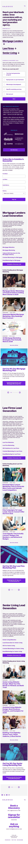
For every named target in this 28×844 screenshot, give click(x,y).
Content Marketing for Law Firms (12, 451)
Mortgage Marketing (9, 250)
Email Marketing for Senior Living (12, 651)
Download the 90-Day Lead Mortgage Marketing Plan (14, 383)
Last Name (5, 179)
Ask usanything (14, 825)
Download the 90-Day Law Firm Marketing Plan (14, 580)
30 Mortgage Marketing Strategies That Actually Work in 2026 (12, 339)
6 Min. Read (12, 312)
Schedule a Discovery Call (14, 264)
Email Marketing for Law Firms (11, 454)
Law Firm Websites (8, 442)
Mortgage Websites (9, 247)
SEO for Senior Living (9, 645)
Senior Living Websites (9, 639)
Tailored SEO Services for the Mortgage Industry (11, 253)
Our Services (14, 149)
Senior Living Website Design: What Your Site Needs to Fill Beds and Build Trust (13, 684)
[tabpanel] (14, 369)
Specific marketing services (13, 89)
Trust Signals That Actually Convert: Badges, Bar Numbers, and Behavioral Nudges (13, 536)
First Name (5, 173)
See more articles (14, 345)
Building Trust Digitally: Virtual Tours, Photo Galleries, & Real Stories (12, 734)
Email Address (6, 185)
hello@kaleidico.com (14, 810)
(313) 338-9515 (14, 837)
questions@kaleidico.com (14, 829)
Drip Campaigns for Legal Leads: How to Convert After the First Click (13, 511)
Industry (4, 190)
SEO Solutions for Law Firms (11, 448)
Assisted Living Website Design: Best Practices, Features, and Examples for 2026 (13, 710)
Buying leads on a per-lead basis (15, 79)
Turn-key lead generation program (13, 74)
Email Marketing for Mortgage (11, 260)
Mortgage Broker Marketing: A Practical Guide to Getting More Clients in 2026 (13, 292)
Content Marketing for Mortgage (12, 257)
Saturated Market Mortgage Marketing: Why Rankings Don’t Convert (13, 316)
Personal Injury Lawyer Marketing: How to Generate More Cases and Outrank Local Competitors (13, 487)
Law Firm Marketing (8, 445)
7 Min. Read (12, 680)
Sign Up (14, 199)
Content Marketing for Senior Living (13, 648)
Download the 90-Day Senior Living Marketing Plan (14, 778)
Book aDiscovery (14, 806)
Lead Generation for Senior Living (12, 642)
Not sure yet (9, 94)
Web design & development (13, 84)
